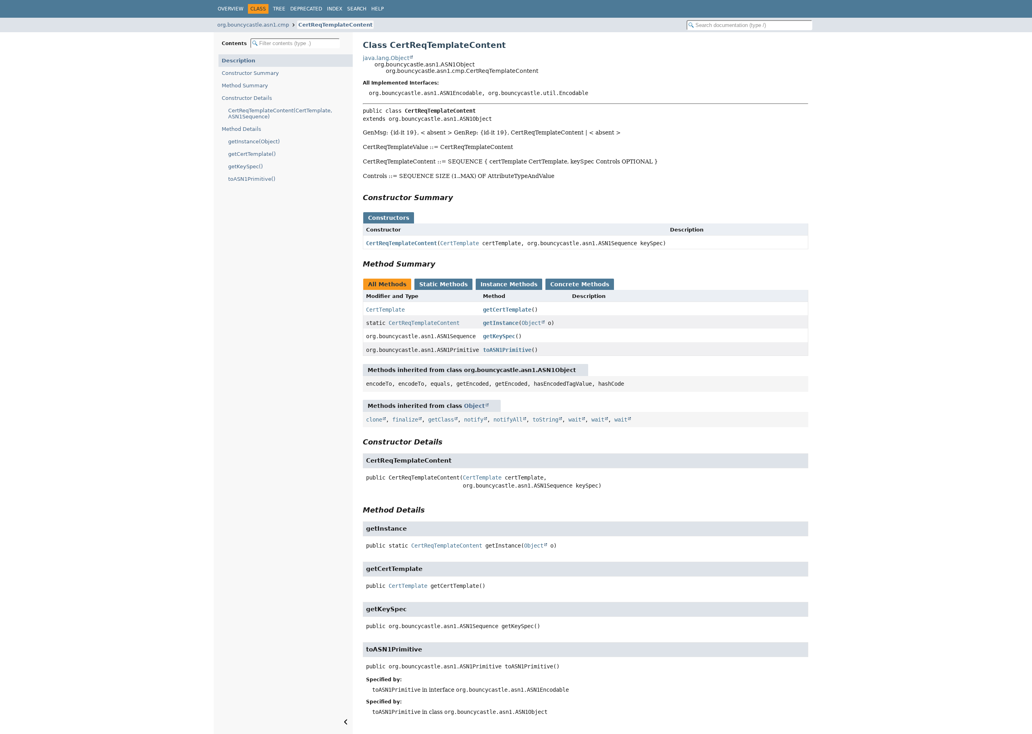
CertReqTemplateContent (335, 25)
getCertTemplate (507, 309)
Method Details (241, 129)
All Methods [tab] (387, 284)
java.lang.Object (386, 58)
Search (356, 9)
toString (545, 419)
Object (531, 323)
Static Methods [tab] (443, 284)
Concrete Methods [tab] (579, 284)
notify (473, 419)
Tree (279, 9)
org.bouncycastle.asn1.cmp (253, 25)
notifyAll (507, 419)
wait (574, 419)
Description (238, 61)
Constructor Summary (250, 73)
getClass (441, 419)
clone (374, 419)
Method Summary (245, 86)
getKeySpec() (245, 166)
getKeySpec (499, 336)
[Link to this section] (459, 197)
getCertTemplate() (252, 154)
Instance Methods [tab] (509, 284)
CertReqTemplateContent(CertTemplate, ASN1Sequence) (280, 114)
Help (377, 9)
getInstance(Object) (254, 142)
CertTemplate (459, 243)
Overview (230, 9)
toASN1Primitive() (251, 179)
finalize (405, 419)
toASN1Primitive (507, 350)
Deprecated (306, 9)
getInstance (500, 323)
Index (334, 9)
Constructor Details (247, 98)
